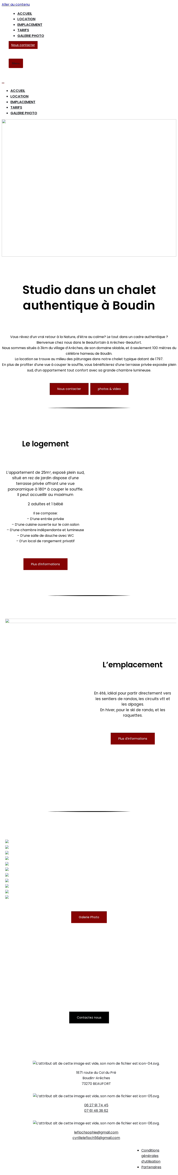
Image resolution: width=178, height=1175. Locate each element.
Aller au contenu (16, 4)
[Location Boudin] (5, 38)
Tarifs (23, 30)
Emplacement (29, 24)
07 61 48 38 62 (96, 1110)
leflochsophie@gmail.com (96, 1132)
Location (26, 19)
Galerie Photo (30, 35)
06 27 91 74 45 (96, 1105)
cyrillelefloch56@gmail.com (96, 1137)
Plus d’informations (45, 564)
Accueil (24, 13)
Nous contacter (23, 45)
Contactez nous (89, 1017)
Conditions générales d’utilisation (150, 1156)
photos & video (109, 389)
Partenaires (151, 1167)
